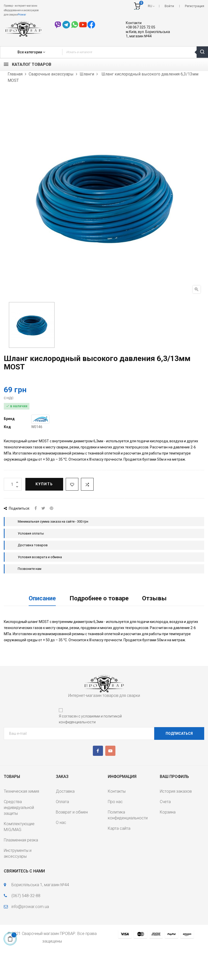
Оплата (62, 801)
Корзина (168, 812)
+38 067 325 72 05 (140, 27)
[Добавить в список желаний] (72, 484)
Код (7, 427)
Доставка (65, 791)
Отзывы (154, 598)
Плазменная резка (21, 840)
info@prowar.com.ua (30, 906)
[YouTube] (110, 751)
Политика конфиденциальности (128, 815)
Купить (44, 484)
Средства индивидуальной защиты (19, 807)
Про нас (115, 801)
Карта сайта (119, 828)
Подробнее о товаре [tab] (99, 598)
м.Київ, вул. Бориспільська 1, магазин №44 (148, 34)
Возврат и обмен (72, 812)
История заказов (176, 791)
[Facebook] (98, 751)
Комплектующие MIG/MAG (19, 826)
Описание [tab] (42, 598)
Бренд (9, 419)
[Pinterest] (51, 508)
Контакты (117, 791)
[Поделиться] (35, 508)
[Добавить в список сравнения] (87, 484)
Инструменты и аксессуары (17, 853)
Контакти (134, 23)
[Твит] (43, 508)
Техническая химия (21, 791)
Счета (165, 801)
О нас (61, 822)
